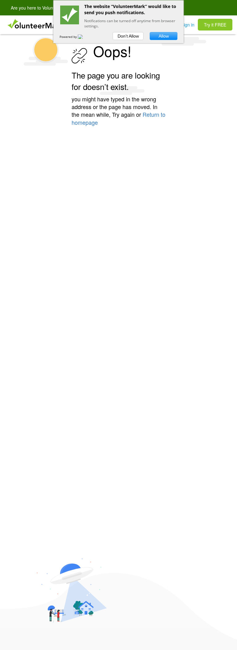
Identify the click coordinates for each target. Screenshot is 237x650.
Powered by (69, 37)
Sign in (187, 25)
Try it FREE (215, 25)
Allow (164, 36)
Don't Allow (128, 36)
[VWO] (84, 37)
